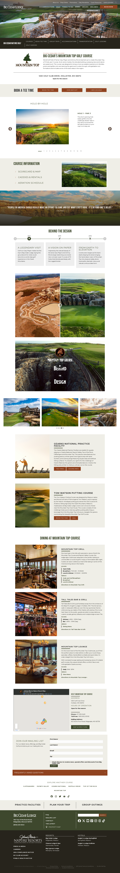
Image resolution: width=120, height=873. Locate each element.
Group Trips (54, 41)
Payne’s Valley (43, 786)
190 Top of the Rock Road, (22, 820)
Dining (77, 7)
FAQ (47, 815)
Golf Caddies (31, 45)
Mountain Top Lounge (74, 647)
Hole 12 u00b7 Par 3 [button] (77, 151)
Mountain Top (60, 790)
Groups (85, 7)
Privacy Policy (54, 866)
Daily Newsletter (84, 2)
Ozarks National (59, 786)
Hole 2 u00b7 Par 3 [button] (46, 151)
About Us (56, 2)
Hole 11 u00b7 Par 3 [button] (74, 151)
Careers (17, 849)
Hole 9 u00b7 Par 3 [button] (67, 151)
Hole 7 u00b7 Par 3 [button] (61, 151)
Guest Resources (96, 2)
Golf (58, 7)
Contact (49, 821)
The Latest (50, 824)
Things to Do (67, 7)
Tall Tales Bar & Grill (74, 600)
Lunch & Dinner (68, 582)
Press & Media (19, 846)
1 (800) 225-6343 (108, 2)
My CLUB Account (20, 855)
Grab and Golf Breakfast (71, 578)
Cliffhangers (28, 786)
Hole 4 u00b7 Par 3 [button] (52, 151)
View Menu (67, 674)
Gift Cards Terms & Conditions (85, 866)
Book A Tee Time (24, 90)
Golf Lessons (100, 41)
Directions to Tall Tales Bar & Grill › (73, 629)
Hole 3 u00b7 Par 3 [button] (49, 151)
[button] (116, 2)
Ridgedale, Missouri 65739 (22, 822)
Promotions (73, 2)
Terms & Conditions (67, 866)
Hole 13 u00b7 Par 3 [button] (81, 151)
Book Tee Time (41, 41)
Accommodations (46, 7)
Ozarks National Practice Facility (72, 444)
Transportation (86, 41)
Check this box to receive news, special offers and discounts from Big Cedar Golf (77, 762)
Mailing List (51, 818)
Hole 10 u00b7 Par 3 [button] (70, 151)
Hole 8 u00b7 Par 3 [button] (64, 151)
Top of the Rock (90, 786)
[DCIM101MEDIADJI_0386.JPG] (22, 412)
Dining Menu (67, 626)
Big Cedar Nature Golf (12, 43)
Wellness (94, 7)
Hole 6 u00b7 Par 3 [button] (58, 151)
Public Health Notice (22, 858)
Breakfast (66, 580)
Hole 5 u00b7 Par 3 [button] (55, 151)
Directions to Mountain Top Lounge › (74, 677)
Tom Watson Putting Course (73, 493)
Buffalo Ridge (74, 786)
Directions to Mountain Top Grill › (73, 585)
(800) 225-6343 (18, 825)
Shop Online (64, 2)
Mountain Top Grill (72, 549)
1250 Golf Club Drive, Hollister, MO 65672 (60, 76)
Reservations (92, 10)
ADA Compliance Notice (23, 852)
